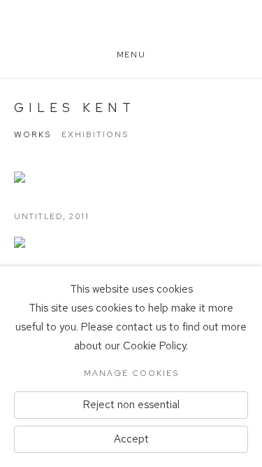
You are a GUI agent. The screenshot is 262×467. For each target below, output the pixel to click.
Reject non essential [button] (131, 405)
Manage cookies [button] (131, 373)
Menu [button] (131, 54)
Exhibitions (95, 134)
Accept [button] (131, 439)
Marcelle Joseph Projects (131, 30)
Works (32, 134)
